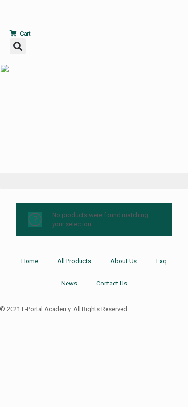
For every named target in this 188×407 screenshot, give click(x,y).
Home (29, 261)
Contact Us (111, 283)
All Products (74, 261)
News (69, 283)
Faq (161, 261)
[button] (18, 46)
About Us (123, 261)
